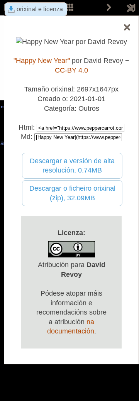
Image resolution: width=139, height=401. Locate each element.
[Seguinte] (109, 7)
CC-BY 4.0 (71, 70)
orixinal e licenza (40, 9)
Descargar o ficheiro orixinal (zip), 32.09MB (72, 193)
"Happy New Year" (42, 60)
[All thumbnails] (69, 7)
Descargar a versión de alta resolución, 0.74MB (72, 165)
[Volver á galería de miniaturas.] (130, 9)
